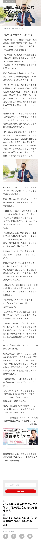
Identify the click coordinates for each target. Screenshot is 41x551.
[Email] (30, 536)
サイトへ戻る (10, 2)
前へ (4, 501)
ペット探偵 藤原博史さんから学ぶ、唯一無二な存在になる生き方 (20, 507)
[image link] (20, 436)
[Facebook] (5, 536)
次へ (4, 515)
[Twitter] (13, 536)
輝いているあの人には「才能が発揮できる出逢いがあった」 (20, 521)
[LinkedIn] (21, 536)
